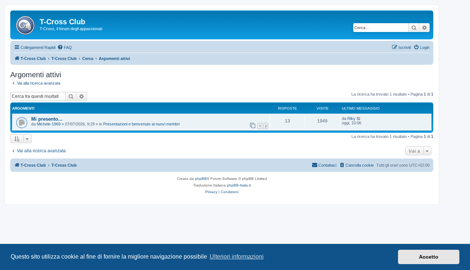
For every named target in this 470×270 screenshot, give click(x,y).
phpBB (201, 179)
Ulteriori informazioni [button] (237, 256)
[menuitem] (64, 47)
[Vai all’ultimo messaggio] (359, 118)
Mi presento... (46, 119)
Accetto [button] (428, 257)
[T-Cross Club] (26, 24)
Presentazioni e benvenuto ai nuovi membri (141, 124)
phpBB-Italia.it (239, 185)
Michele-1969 (49, 124)
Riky (351, 118)
